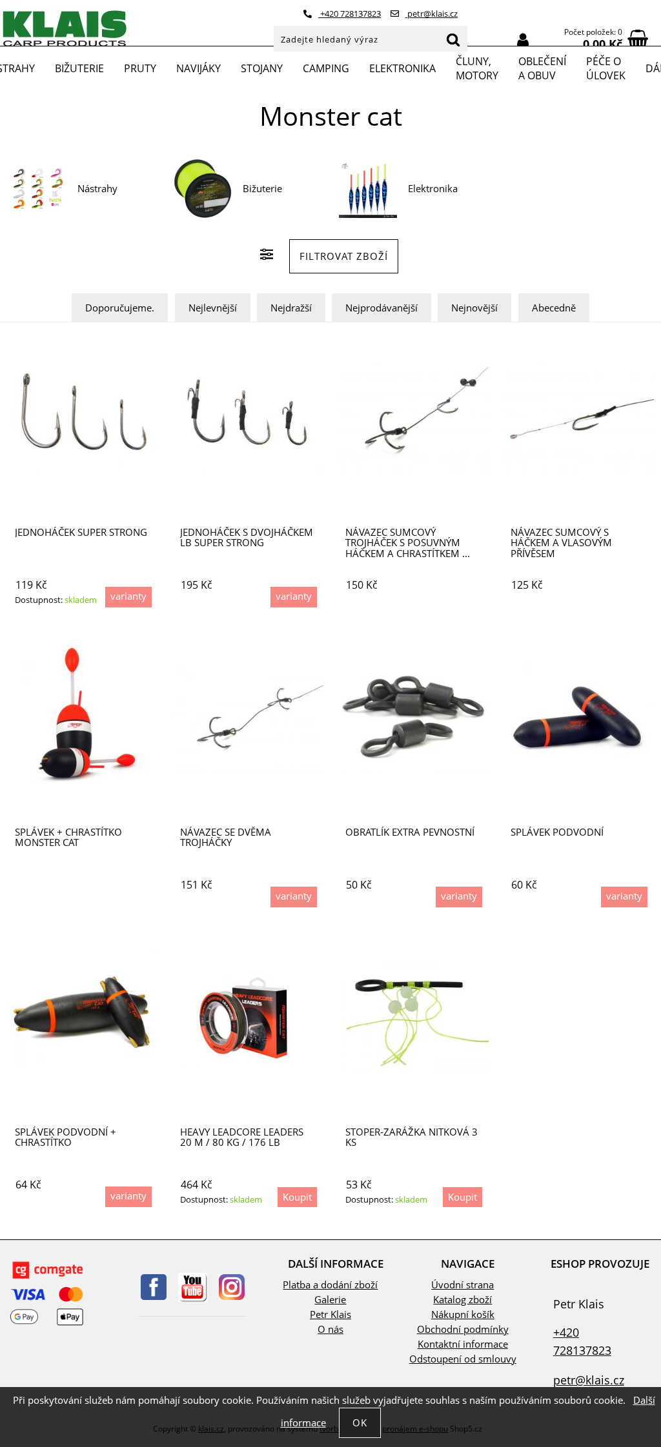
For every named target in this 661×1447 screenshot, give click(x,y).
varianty (128, 596)
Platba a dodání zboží (330, 1285)
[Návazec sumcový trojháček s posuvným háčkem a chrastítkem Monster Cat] (413, 416)
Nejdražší (291, 308)
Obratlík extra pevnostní (409, 832)
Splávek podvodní (557, 832)
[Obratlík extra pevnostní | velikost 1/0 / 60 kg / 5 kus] (413, 716)
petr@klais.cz (431, 13)
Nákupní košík (462, 1314)
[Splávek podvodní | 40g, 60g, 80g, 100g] (578, 717)
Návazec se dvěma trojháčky (225, 837)
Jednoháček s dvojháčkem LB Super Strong (246, 537)
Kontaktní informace (463, 1344)
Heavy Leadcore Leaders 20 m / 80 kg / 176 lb (241, 1137)
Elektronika (402, 68)
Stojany (262, 68)
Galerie (330, 1299)
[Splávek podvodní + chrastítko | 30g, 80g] (82, 1016)
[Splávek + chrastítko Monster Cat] (82, 717)
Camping (326, 68)
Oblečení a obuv (542, 68)
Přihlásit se (523, 40)
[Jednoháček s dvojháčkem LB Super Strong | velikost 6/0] (247, 416)
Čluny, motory (477, 68)
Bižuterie (79, 68)
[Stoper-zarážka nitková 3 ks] (413, 1016)
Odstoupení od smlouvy (462, 1359)
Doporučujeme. (119, 308)
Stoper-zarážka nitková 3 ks (411, 1137)
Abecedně (554, 308)
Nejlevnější (212, 308)
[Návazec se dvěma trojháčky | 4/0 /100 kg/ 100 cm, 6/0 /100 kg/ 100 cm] (247, 716)
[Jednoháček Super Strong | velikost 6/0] (82, 416)
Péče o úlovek (605, 68)
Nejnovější (474, 308)
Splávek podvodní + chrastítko (65, 1137)
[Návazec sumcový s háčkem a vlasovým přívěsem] (578, 416)
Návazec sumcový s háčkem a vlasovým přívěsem (561, 543)
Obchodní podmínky (463, 1329)
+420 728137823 (349, 13)
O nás (330, 1329)
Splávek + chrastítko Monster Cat (68, 837)
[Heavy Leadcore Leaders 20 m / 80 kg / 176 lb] (247, 1017)
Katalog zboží (462, 1299)
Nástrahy (97, 188)
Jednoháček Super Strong (81, 532)
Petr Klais (330, 1314)
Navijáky (198, 68)
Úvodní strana (462, 1285)
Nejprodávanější (381, 308)
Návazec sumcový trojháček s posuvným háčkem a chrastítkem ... (407, 543)
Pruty (140, 68)
